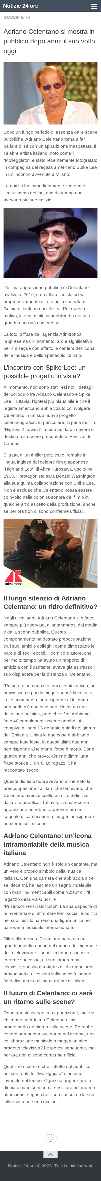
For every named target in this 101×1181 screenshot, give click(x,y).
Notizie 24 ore (20, 6)
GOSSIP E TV (17, 17)
